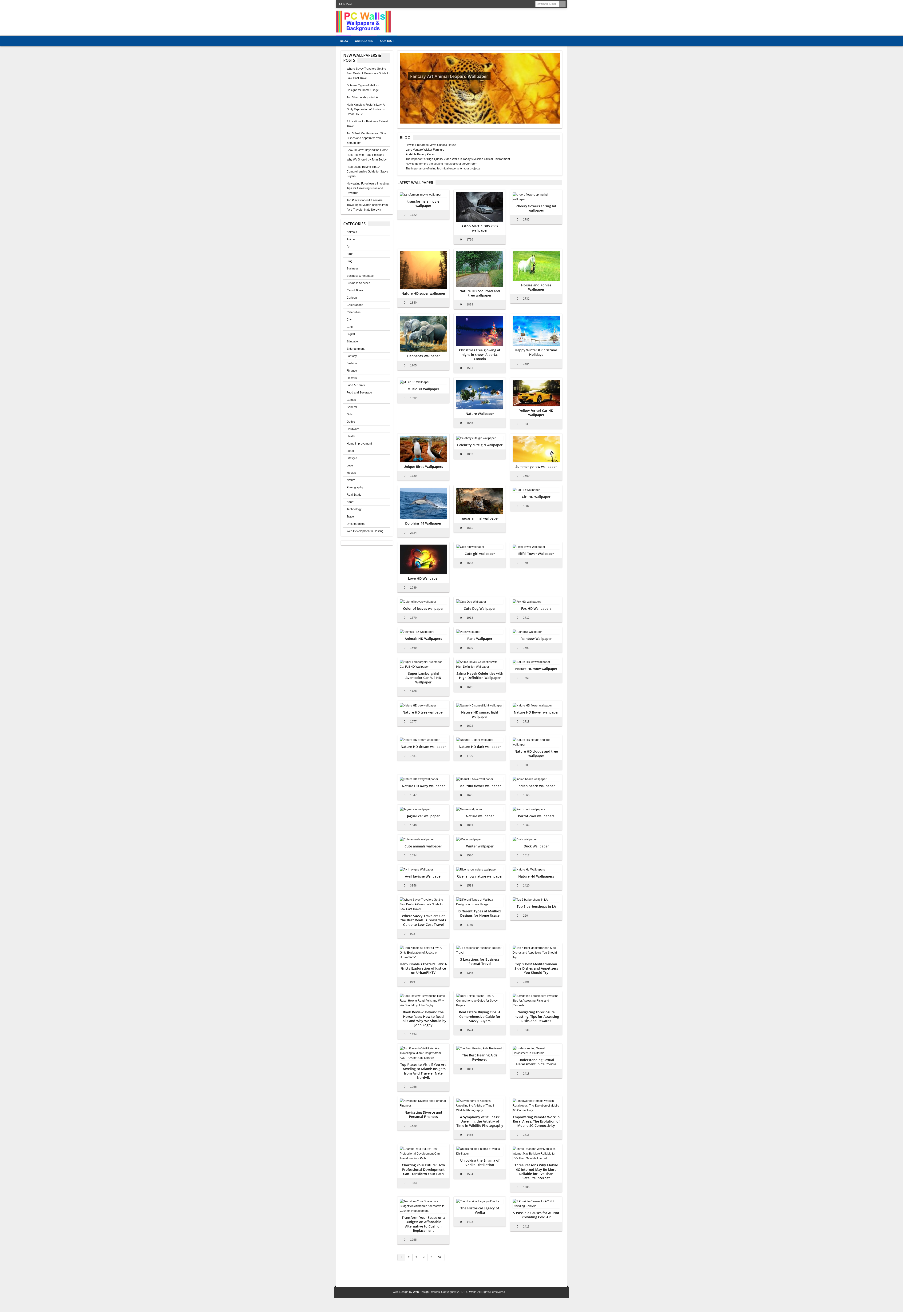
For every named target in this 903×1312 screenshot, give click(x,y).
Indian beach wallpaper (536, 786)
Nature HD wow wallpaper (536, 668)
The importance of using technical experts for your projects (443, 168)
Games (351, 399)
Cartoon (352, 297)
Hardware (353, 429)
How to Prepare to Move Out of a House (431, 145)
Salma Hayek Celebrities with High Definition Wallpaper (479, 675)
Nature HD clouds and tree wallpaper (536, 753)
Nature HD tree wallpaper (423, 712)
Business (352, 268)
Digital (351, 334)
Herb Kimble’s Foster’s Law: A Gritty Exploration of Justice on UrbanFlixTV (366, 109)
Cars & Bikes (355, 290)
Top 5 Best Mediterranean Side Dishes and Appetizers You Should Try (366, 138)
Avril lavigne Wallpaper (423, 876)
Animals (352, 232)
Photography (355, 487)
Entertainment (355, 348)
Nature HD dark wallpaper (480, 746)
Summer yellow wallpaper (536, 466)
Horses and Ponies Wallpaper (536, 287)
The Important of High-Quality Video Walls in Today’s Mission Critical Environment (458, 159)
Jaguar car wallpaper (423, 816)
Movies (351, 472)
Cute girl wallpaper (480, 553)
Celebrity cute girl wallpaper (480, 445)
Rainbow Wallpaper (536, 638)
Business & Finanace (360, 275)
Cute (350, 327)
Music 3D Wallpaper (423, 389)
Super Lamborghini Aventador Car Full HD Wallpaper (423, 677)
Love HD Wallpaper (423, 578)
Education (353, 341)
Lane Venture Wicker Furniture (425, 149)
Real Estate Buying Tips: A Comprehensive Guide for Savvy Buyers (367, 171)
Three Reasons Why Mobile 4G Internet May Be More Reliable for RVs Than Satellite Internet (536, 1171)
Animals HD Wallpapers (423, 638)
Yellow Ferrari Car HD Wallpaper (536, 412)
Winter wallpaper (480, 846)
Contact (345, 4)
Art (348, 246)
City (349, 319)
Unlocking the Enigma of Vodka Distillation (479, 1162)
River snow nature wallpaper (480, 876)
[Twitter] (512, 4)
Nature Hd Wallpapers (536, 876)
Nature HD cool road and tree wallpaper (479, 293)
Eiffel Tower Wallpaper (536, 553)
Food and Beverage (359, 392)
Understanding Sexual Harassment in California (536, 1062)
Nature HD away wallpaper (423, 786)
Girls (349, 414)
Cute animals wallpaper (423, 846)
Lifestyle (352, 458)
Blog (344, 41)
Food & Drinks (356, 385)
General (352, 407)
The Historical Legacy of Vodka (479, 1210)
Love (350, 465)
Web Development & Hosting (365, 531)
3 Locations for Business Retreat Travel (479, 961)
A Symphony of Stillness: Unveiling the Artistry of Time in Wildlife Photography (479, 1121)
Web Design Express (426, 1292)
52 (439, 1257)
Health (351, 436)
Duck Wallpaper (536, 846)
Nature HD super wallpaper (423, 293)
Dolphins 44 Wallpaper (423, 523)
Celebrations (355, 305)
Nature (351, 480)
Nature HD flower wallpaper (536, 712)
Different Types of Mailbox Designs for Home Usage (479, 913)
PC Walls (470, 1292)
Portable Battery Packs (420, 154)
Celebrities (353, 312)
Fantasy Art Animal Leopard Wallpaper (449, 76)
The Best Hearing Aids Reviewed (479, 1057)
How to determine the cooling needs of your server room (441, 163)
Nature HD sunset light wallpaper (479, 714)
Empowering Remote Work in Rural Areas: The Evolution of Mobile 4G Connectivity (536, 1121)
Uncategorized (356, 524)
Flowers (352, 378)
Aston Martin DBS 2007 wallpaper (479, 228)
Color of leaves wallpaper (423, 608)
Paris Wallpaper (479, 638)
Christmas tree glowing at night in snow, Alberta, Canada (479, 354)
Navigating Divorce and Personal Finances (423, 1114)
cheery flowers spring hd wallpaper (536, 208)
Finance (352, 370)
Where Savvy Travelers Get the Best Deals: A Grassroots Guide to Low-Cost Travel (368, 73)
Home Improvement (359, 443)
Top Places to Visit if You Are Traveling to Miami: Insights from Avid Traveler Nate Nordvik (367, 205)
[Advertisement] (481, 21)
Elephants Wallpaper (423, 356)
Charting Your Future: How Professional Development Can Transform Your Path (423, 1169)
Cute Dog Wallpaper (480, 608)
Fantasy (352, 356)
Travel (351, 516)
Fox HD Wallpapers (536, 608)
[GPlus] (525, 4)
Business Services (358, 283)
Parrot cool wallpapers (536, 816)
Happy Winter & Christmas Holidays (536, 352)
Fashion (352, 363)
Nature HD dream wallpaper (423, 746)
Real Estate (354, 494)
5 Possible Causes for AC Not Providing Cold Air (536, 1215)
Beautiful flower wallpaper (480, 786)
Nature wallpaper (480, 816)
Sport (350, 502)
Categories (364, 41)
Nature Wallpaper (480, 413)
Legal (350, 451)
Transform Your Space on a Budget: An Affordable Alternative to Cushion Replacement (423, 1224)
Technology (354, 509)
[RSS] (531, 4)
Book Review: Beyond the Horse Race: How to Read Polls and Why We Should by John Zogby (367, 154)
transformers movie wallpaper (423, 203)
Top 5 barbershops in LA (362, 97)
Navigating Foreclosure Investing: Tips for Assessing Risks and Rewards (368, 188)
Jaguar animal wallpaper (479, 518)
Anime (351, 239)
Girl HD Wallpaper (536, 496)
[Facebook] (519, 4)
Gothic (351, 421)
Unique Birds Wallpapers (423, 466)
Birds (350, 254)
